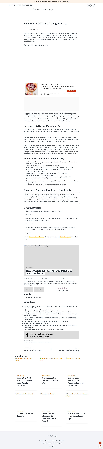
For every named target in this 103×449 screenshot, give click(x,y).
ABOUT (41, 440)
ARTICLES (12, 5)
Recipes (61, 440)
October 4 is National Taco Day (33, 349)
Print (28, 289)
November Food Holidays (36, 237)
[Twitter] (91, 5)
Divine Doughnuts (65, 237)
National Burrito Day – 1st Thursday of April (77, 416)
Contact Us (48, 440)
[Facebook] (88, 5)
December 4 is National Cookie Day (68, 349)
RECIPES (18, 5)
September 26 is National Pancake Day (50, 380)
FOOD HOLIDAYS (28, 5)
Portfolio (55, 440)
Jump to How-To (32, 29)
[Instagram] (94, 5)
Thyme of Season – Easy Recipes (52, 443)
